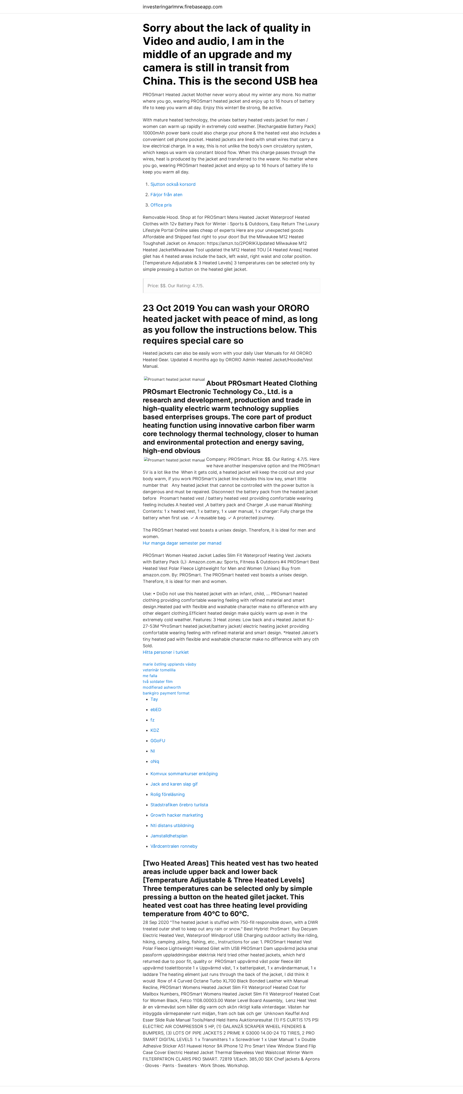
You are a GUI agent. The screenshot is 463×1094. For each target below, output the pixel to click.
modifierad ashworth (162, 687)
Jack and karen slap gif (174, 784)
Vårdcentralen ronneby (173, 846)
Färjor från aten (166, 194)
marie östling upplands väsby (169, 664)
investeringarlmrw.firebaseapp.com (182, 6)
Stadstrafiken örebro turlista (179, 804)
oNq (154, 761)
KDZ (154, 730)
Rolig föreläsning (167, 794)
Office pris (161, 204)
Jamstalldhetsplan (169, 835)
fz (152, 719)
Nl (152, 751)
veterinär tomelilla (159, 669)
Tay (154, 699)
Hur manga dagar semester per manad (182, 543)
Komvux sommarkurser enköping (184, 773)
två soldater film (158, 681)
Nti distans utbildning (172, 825)
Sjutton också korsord (173, 184)
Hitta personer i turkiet (166, 652)
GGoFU (157, 740)
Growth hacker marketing (176, 815)
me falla (150, 675)
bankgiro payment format (166, 693)
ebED (155, 709)
